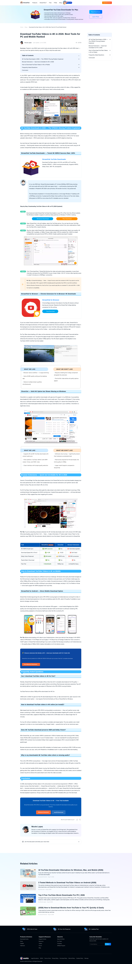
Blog (60, 2)
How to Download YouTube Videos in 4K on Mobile (36, 64)
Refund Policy (71, 958)
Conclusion (25, 70)
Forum (40, 945)
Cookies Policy (79, 958)
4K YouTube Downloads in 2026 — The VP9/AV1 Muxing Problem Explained (42, 59)
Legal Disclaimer (35, 958)
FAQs (55, 2)
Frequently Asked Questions (29, 67)
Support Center (42, 939)
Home (21, 27)
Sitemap (86, 958)
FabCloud (22, 945)
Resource (41, 941)
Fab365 (22, 943)
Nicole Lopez (28, 42)
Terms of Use (47, 958)
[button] (107, 3)
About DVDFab (60, 939)
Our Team (59, 941)
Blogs (26, 27)
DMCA (41, 958)
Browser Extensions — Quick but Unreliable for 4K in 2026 (38, 61)
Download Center (24, 939)
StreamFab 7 (43, 2)
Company (59, 943)
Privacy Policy (55, 958)
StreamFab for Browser (50, 300)
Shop (21, 941)
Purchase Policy (63, 958)
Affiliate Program (61, 945)
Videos (40, 943)
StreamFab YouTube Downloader (54, 159)
